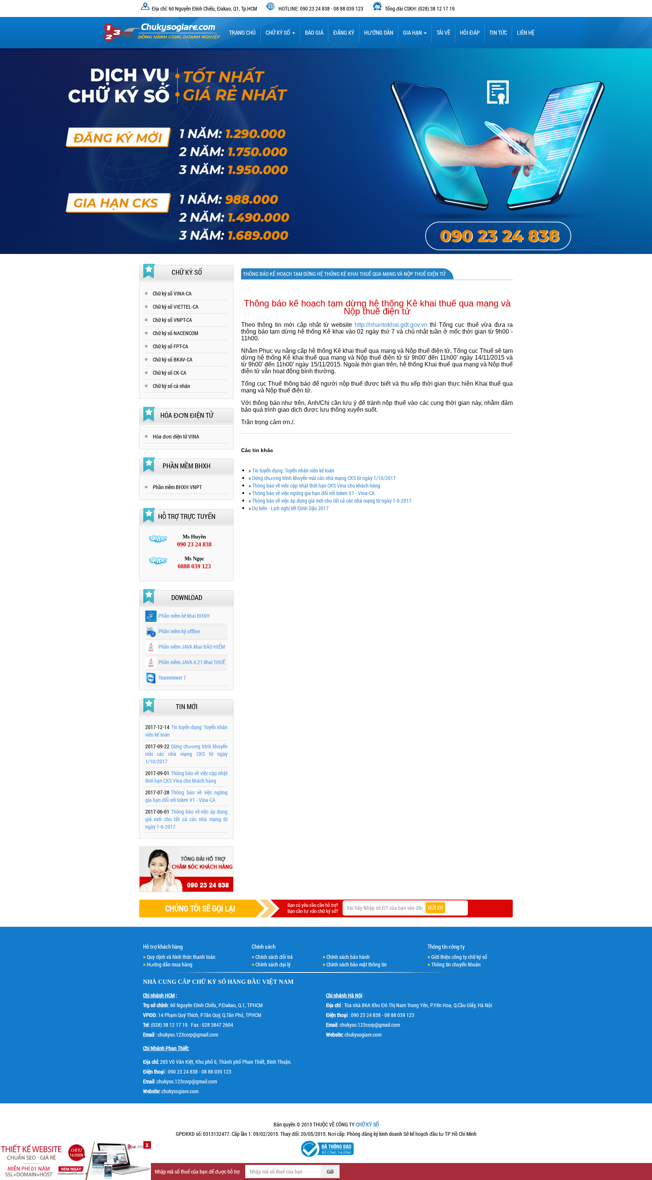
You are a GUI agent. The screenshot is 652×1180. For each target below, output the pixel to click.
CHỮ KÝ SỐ (209, 981)
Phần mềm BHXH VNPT (177, 487)
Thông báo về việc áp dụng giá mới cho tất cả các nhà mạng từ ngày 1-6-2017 (332, 500)
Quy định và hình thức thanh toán (181, 956)
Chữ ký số (278, 32)
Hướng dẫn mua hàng (169, 964)
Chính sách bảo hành (348, 956)
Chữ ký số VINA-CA (172, 293)
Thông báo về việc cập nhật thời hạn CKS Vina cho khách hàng (316, 485)
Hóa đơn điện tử (186, 415)
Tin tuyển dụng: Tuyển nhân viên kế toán (293, 470)
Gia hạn (413, 32)
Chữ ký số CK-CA (169, 372)
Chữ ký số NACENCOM (175, 333)
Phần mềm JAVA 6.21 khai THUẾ (191, 662)
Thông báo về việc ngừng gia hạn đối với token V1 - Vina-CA (313, 493)
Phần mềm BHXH (187, 465)
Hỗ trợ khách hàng (163, 946)
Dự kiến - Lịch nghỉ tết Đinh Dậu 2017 (290, 508)
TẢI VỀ (443, 32)
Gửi (330, 1171)
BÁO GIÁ (314, 32)
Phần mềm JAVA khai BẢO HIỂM (191, 646)
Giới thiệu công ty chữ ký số (459, 956)
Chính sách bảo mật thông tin (356, 964)
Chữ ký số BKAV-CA (172, 359)
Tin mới (187, 706)
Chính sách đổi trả (274, 956)
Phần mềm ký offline (179, 631)
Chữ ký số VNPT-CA (172, 319)
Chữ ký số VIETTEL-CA (175, 306)
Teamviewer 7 (172, 677)
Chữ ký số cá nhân (171, 385)
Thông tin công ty (446, 946)
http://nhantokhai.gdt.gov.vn (391, 325)
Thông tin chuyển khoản (456, 964)
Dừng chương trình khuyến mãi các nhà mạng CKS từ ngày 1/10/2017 (324, 478)
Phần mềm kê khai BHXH (184, 615)
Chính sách (263, 946)
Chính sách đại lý (273, 964)
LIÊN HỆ (525, 32)
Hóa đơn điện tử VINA (176, 436)
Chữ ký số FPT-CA (170, 346)
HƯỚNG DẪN (378, 32)
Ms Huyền (194, 541)
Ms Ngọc (194, 562)
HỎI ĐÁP (470, 32)
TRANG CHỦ (242, 32)
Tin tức (498, 32)
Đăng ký (343, 32)
